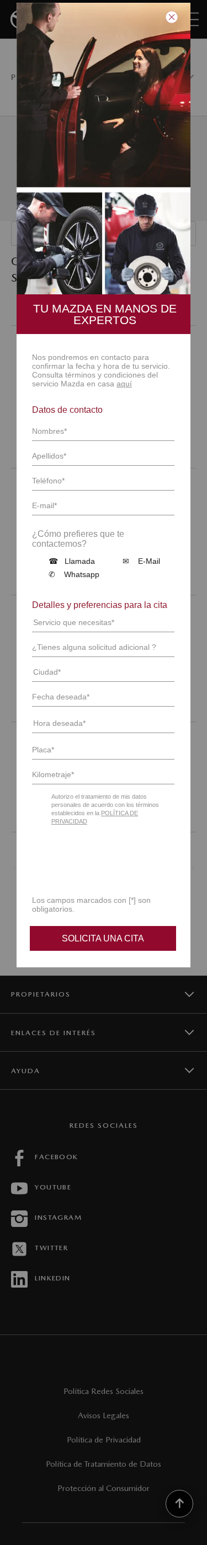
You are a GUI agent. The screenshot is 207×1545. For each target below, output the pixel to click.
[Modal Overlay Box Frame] (103, 495)
